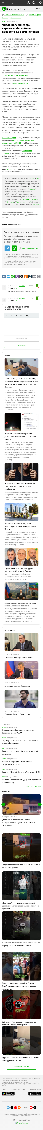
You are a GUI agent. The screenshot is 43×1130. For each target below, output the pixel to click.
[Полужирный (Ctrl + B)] (6, 315)
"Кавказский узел (9, 138)
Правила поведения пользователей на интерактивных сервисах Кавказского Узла (21, 1115)
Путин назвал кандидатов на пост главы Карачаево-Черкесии (20, 604)
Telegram (31, 189)
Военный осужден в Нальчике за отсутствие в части (17, 763)
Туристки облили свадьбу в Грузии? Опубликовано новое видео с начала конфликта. (19, 986)
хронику (10, 169)
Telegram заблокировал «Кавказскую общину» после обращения (19, 1023)
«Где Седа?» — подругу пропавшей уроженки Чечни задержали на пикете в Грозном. (20, 905)
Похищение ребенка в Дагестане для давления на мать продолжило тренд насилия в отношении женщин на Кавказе (21, 382)
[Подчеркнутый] (16, 315)
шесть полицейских (21, 83)
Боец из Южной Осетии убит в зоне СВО (21, 771)
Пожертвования (35, 1089)
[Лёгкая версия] (12, 3)
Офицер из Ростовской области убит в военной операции (20, 742)
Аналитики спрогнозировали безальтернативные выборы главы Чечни (20, 526)
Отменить (22, 345)
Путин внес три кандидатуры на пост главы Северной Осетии (20, 569)
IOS (37, 178)
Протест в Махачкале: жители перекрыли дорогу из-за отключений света (21, 944)
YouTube (35, 204)
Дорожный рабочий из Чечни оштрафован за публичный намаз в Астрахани (18, 822)
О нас (4, 1089)
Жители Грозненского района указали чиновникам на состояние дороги (20, 436)
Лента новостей (16, 18)
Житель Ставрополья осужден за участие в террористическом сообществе (20, 486)
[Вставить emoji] (27, 315)
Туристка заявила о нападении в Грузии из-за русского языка (20, 1059)
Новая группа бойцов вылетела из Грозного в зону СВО (18, 731)
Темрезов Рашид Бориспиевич (18, 657)
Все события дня (34, 786)
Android (31, 178)
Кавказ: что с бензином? (14, 15)
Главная (5, 18)
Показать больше (21, 1067)
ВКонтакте (9, 202)
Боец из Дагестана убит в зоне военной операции (20, 752)
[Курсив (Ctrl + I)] (11, 315)
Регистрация (21, 339)
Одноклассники (22, 202)
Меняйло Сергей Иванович (17, 685)
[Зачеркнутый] (21, 315)
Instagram (34, 199)
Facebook (25, 199)
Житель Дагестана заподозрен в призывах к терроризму (21, 781)
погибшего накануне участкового (15, 75)
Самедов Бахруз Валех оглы (17, 714)
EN (7, 2)
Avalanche (22, 286)
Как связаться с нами (18, 1089)
